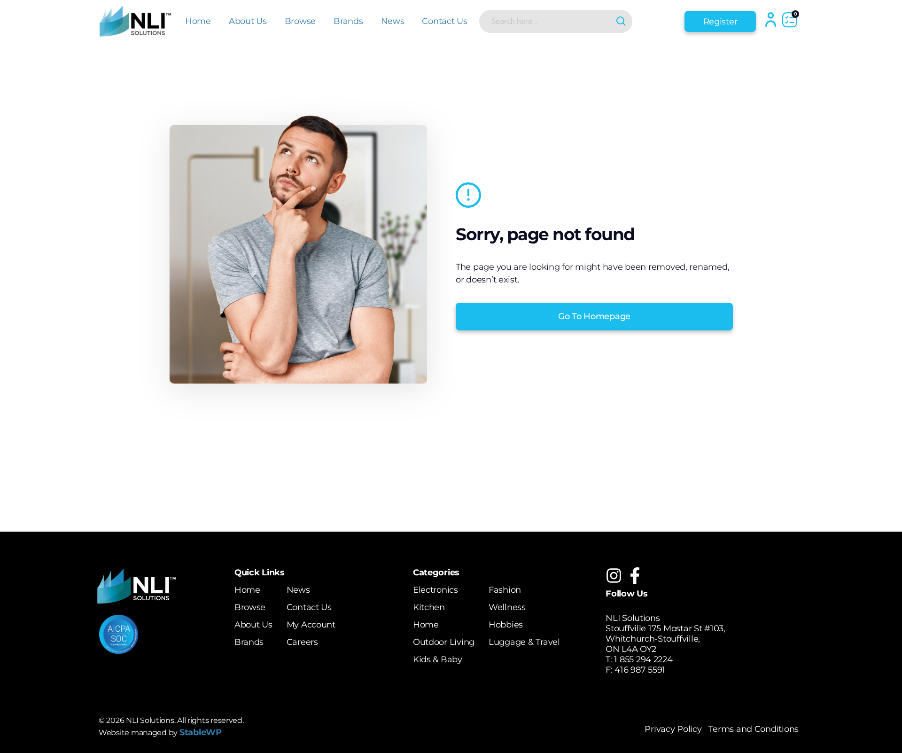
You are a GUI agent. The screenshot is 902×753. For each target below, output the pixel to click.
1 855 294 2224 (643, 659)
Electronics (435, 590)
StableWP (200, 732)
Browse (300, 21)
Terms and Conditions (753, 729)
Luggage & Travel (524, 642)
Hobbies (506, 625)
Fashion (505, 590)
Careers (302, 642)
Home (198, 21)
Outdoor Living (443, 642)
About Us (248, 21)
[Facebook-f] (635, 575)
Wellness (507, 607)
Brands (348, 21)
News (392, 21)
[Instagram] (614, 575)
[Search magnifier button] (620, 21)
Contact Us (444, 21)
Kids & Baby (437, 659)
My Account (311, 625)
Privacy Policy (673, 729)
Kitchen (429, 607)
